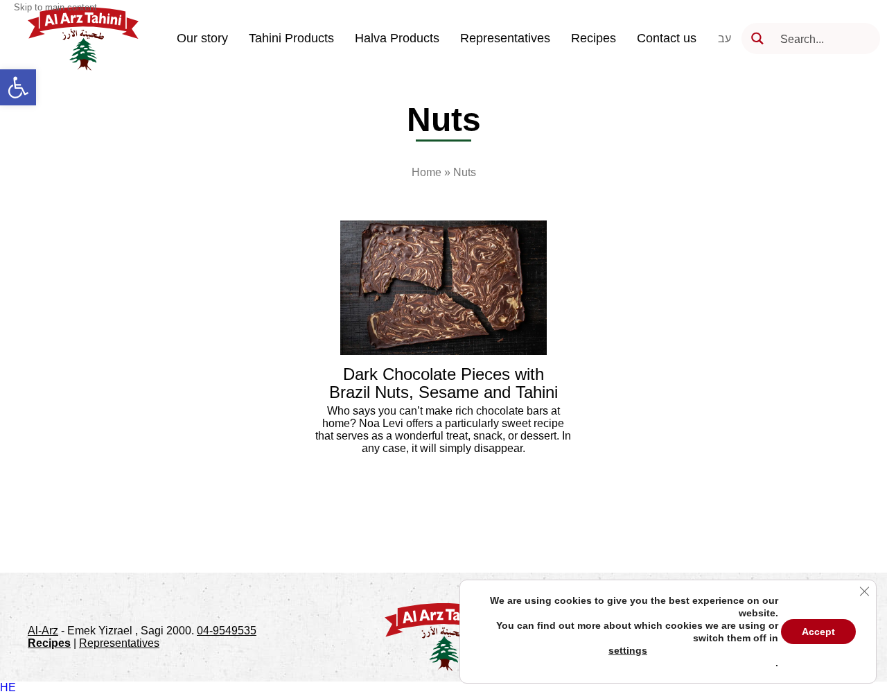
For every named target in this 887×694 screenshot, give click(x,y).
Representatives (505, 38)
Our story (202, 38)
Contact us (666, 38)
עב (724, 38)
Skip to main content (55, 7)
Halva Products (397, 38)
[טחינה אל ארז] (83, 39)
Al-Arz (43, 630)
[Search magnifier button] (757, 38)
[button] (18, 87)
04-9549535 (226, 630)
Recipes (593, 38)
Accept (818, 631)
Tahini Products (291, 38)
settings (627, 650)
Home (426, 172)
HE (8, 687)
